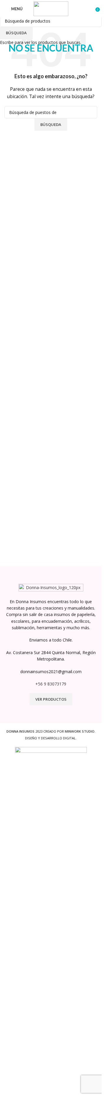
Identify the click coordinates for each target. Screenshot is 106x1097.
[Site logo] (51, 8)
